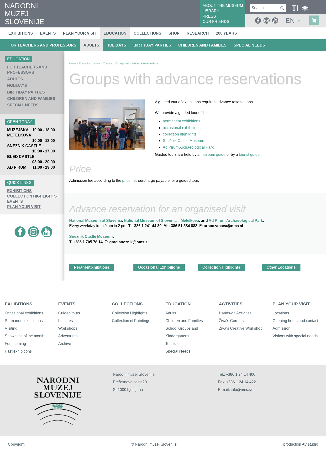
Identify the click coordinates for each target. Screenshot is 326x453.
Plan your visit (79, 33)
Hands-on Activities (235, 313)
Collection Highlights (221, 267)
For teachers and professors (42, 45)
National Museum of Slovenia (95, 221)
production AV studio (300, 444)
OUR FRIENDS (216, 22)
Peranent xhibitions (91, 267)
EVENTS (15, 201)
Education (115, 33)
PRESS (209, 16)
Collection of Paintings (131, 321)
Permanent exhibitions (24, 321)
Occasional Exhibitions (159, 267)
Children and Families (202, 45)
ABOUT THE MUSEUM (223, 6)
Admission (281, 328)
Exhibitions (20, 33)
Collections (147, 33)
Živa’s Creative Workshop (241, 328)
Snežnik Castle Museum (183, 141)
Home (72, 63)
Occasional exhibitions (24, 313)
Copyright (16, 444)
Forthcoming (15, 344)
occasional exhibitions (181, 128)
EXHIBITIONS (19, 191)
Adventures (68, 336)
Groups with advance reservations (137, 63)
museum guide (213, 154)
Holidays (116, 45)
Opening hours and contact (295, 321)
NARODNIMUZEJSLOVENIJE (24, 14)
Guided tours (69, 313)
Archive (64, 344)
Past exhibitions (18, 351)
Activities (230, 304)
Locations (281, 313)
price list (129, 180)
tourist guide (249, 154)
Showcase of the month (24, 336)
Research (198, 33)
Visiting (11, 328)
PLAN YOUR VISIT (24, 207)
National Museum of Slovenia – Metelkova (161, 221)
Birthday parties (152, 45)
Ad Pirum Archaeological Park (188, 147)
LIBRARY (211, 11)
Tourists (108, 63)
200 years (226, 33)
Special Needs (249, 45)
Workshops (67, 328)
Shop (173, 33)
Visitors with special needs (295, 336)
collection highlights (179, 134)
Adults (91, 45)
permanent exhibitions (182, 121)
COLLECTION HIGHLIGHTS (32, 196)
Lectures (65, 321)
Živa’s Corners (231, 321)
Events (48, 33)
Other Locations (281, 267)
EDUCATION (178, 304)
